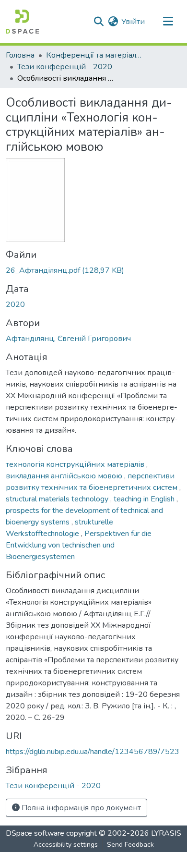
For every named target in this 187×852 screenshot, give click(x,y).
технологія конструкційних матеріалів (76, 464)
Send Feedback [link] (130, 844)
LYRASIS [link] (166, 833)
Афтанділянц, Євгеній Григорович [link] (68, 338)
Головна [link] (20, 55)
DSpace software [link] (35, 833)
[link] (93, 270)
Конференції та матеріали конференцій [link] (94, 55)
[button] (22, 22)
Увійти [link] (133, 21)
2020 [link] (15, 304)
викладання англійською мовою (65, 476)
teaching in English (145, 499)
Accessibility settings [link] (66, 844)
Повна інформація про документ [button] (80, 808)
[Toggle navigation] (167, 21)
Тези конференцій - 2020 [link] (64, 66)
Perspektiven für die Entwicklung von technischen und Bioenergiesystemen (79, 545)
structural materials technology (58, 499)
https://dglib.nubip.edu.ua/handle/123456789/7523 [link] (92, 751)
